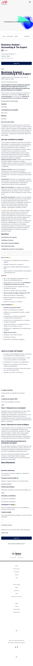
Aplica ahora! (5, 101)
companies (10, 36)
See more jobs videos (7, 122)
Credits (16, 606)
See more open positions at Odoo (16, 543)
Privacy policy (13, 557)
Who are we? (16, 568)
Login (16, 593)
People (16, 574)
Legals (16, 603)
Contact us (16, 590)
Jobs (2, 69)
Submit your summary (16, 596)
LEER (2, 396)
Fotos (2, 493)
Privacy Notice (16, 609)
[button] (30, 2)
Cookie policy (20, 557)
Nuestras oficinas (6, 484)
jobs (3, 36)
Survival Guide (14, 101)
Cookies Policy (16, 612)
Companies (16, 571)
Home (16, 565)
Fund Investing (16, 584)
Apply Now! (4, 532)
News (16, 587)
